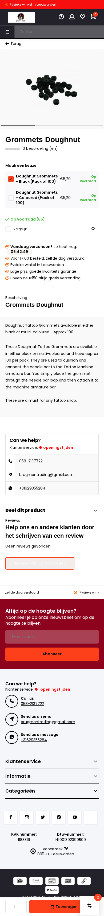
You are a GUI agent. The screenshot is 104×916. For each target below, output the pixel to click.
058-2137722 (31, 461)
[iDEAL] (20, 881)
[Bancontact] (52, 881)
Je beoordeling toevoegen (40, 563)
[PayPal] (52, 890)
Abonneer (52, 654)
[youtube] (74, 817)
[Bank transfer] (36, 881)
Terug (15, 43)
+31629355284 (32, 488)
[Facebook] (10, 817)
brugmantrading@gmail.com (46, 474)
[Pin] (68, 881)
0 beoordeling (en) (40, 148)
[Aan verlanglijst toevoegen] (93, 229)
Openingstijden (58, 447)
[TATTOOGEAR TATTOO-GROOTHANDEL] (21, 17)
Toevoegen (66, 906)
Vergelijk (20, 229)
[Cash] (84, 881)
